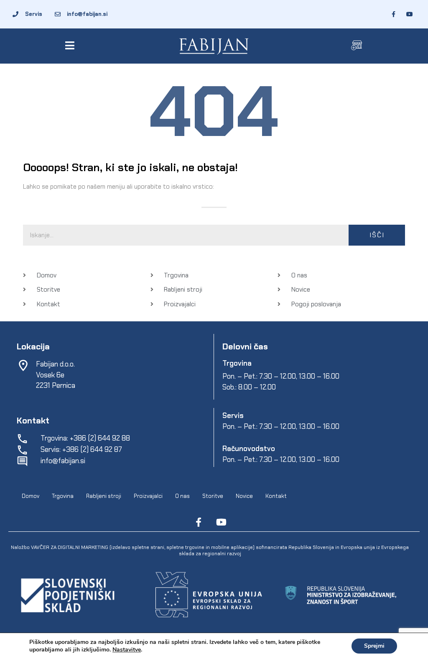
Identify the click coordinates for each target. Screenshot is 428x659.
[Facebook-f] (198, 522)
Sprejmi (374, 646)
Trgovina (63, 496)
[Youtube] (221, 522)
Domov (30, 496)
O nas (182, 496)
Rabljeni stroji (103, 496)
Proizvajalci (148, 496)
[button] (71, 45)
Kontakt (276, 496)
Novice (244, 496)
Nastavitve (126, 650)
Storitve (212, 496)
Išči (377, 235)
